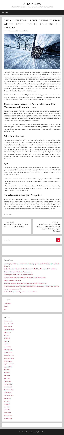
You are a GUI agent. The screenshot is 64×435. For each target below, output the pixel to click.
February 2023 (8, 321)
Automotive (9, 214)
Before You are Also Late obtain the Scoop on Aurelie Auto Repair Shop (25, 283)
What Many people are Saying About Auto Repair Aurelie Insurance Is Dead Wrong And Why (31, 286)
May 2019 (6, 407)
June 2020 (7, 372)
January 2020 (8, 387)
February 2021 (8, 349)
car (44, 77)
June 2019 (7, 404)
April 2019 (7, 410)
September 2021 (9, 329)
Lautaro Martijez (24, 31)
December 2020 (9, 355)
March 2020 (7, 381)
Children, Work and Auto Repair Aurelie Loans (17, 272)
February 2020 (8, 384)
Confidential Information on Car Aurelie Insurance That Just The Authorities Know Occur (30, 269)
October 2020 (8, 361)
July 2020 (7, 369)
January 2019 (8, 418)
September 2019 (9, 395)
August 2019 (7, 398)
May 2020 (7, 375)
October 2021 (8, 327)
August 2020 (7, 367)
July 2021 (6, 335)
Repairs (6, 306)
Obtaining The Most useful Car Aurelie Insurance (18, 274)
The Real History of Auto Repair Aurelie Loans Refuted (20, 292)
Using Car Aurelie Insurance (12, 280)
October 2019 (8, 392)
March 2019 (7, 412)
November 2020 (9, 358)
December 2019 (8, 390)
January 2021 (8, 352)
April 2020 (7, 378)
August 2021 (7, 332)
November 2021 (8, 324)
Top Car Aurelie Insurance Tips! (13, 289)
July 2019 (6, 401)
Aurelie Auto (32, 4)
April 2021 (7, 344)
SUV (5, 309)
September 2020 (9, 364)
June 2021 (7, 338)
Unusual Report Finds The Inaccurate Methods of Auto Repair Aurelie (25, 277)
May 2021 (6, 341)
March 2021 (7, 347)
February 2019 (8, 415)
